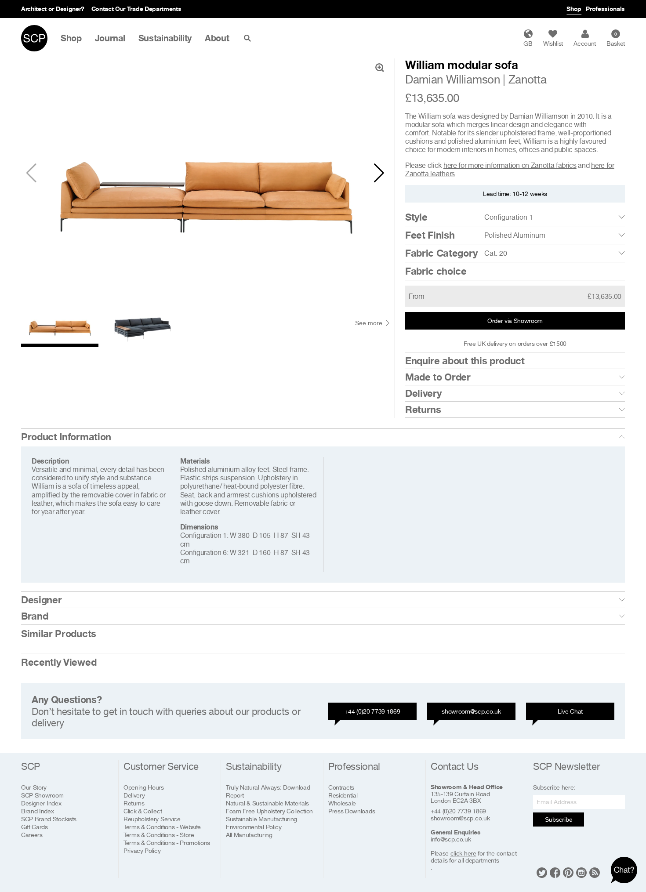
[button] (379, 173)
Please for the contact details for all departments (473, 857)
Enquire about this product (465, 360)
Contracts (341, 787)
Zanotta (527, 79)
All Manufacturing (249, 834)
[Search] (249, 38)
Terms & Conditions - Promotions (166, 842)
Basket (615, 39)
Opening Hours (143, 787)
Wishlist (553, 43)
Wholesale (342, 803)
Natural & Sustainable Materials (267, 803)
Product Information (66, 436)
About (217, 38)
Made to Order (438, 377)
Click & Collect (142, 811)
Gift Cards (34, 826)
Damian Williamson (452, 79)
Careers (32, 834)
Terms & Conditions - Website (162, 826)
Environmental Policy (254, 826)
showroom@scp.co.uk (471, 711)
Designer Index (41, 803)
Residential (342, 795)
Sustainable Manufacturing (261, 819)
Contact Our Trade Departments (136, 8)
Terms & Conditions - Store (158, 834)
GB (527, 43)
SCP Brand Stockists (48, 819)
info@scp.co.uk (451, 839)
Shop (573, 8)
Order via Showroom (515, 320)
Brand (34, 616)
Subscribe (559, 819)
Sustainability (165, 38)
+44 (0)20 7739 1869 (372, 711)
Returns (423, 409)
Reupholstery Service (152, 819)
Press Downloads (351, 811)
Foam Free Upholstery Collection (269, 811)
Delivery (423, 393)
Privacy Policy (142, 850)
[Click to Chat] (624, 870)
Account (584, 43)
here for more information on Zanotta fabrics (510, 165)
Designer (41, 600)
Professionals (605, 8)
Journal (110, 38)
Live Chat (570, 711)
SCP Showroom (42, 795)
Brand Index (37, 811)
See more (368, 322)
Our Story (34, 787)
